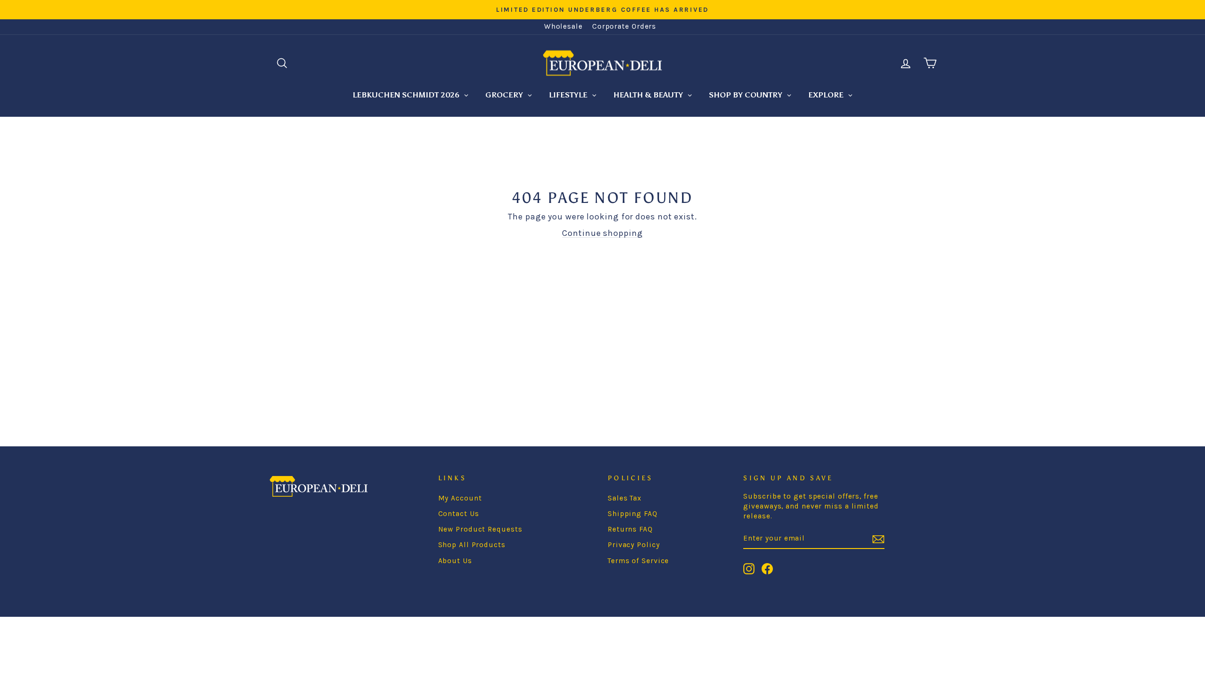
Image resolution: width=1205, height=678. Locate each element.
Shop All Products (472, 545)
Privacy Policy (634, 545)
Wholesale (563, 26)
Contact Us (458, 513)
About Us (455, 561)
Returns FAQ (630, 529)
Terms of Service (638, 561)
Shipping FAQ (633, 513)
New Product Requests (480, 529)
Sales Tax (625, 498)
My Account (460, 498)
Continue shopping (602, 233)
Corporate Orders (624, 26)
